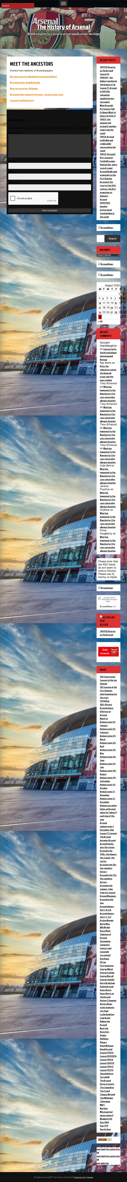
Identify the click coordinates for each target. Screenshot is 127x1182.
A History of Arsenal (105, 713)
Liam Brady (105, 1017)
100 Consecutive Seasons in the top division (108, 680)
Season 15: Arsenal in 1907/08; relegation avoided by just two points (108, 94)
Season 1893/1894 (108, 1056)
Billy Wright (105, 927)
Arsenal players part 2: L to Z (107, 915)
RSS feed (104, 624)
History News (106, 1003)
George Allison (106, 969)
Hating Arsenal (106, 986)
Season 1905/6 (106, 1059)
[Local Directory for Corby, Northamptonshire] (104, 1140)
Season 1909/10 (107, 1063)
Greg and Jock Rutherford (22, 100)
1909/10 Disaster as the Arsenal (108, 633)
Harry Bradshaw (107, 983)
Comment (14, 132)
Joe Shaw (104, 1010)
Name (12, 161)
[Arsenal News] (105, 227)
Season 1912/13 (106, 1070)
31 (100, 316)
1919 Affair (104, 701)
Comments (105, 944)
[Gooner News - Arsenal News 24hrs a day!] (105, 274)
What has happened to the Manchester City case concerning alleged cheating (107, 393)
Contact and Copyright (105, 950)
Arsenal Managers (108, 896)
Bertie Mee (105, 923)
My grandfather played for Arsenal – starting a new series (36, 94)
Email (12, 172)
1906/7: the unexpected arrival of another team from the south (108, 126)
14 (116, 303)
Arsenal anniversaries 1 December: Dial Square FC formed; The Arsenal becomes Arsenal (108, 831)
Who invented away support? (107, 1113)
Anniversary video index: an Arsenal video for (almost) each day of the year (108, 812)
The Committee (107, 1087)
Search (112, 238)
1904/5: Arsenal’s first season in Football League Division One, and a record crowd (108, 161)
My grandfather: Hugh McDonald (25, 82)
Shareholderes (106, 1073)
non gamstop (103, 1163)
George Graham (107, 972)
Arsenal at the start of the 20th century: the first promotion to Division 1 (108, 188)
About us (104, 718)
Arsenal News (106, 606)
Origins (103, 1035)
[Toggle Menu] (63, 3)
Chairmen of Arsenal (105, 936)
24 (100, 312)
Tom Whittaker (106, 1097)
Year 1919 (104, 1125)
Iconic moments (107, 1007)
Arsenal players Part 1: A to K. (107, 908)
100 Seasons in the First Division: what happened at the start (108, 692)
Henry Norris (105, 990)
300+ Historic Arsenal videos (106, 706)
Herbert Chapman (108, 1000)
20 (112, 307)
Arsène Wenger (107, 920)
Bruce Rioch (105, 930)
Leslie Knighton (107, 1014)
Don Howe (104, 958)
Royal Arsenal (106, 1049)
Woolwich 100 (106, 1118)
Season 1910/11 (106, 1066)
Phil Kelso (104, 1038)
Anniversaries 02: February (108, 730)
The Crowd (105, 1090)
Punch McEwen (106, 1045)
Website (13, 182)
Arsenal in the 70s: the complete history (108, 878)
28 (116, 312)
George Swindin (107, 979)
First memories (107, 965)
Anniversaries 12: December (107, 800)
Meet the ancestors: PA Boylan (24, 88)
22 (120, 307)
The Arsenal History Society (107, 1082)
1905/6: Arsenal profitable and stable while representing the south (108, 143)
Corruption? (105, 955)
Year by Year (105, 1129)
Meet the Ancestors (104, 1030)
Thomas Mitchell (107, 1094)
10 (100, 303)
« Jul (100, 321)
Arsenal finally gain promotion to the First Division (108, 175)
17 (100, 307)
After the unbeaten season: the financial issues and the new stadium (108, 373)
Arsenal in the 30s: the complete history (108, 868)
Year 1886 (104, 1122)
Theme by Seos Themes (83, 1177)
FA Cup (103, 962)
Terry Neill (104, 1077)
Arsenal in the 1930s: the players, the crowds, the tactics (108, 856)
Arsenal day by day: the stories (107, 845)
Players (103, 1042)
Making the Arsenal (105, 1023)
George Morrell (106, 976)
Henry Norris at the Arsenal (107, 995)
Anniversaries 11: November (107, 793)
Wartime (104, 1108)
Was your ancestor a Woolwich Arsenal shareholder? (33, 76)
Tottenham (105, 1101)
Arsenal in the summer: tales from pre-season (107, 889)
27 (112, 312)
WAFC (102, 1104)
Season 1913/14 (107, 1052)
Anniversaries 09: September (108, 779)
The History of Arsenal (63, 26)
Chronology (105, 941)
